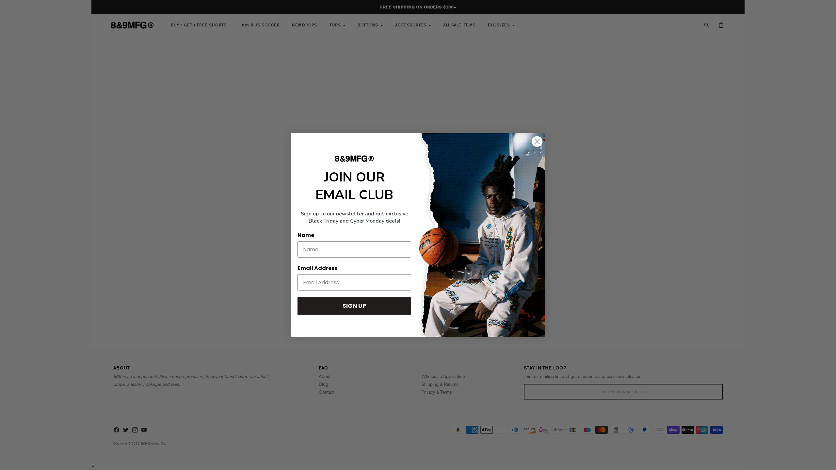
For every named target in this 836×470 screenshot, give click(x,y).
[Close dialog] (537, 141)
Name (305, 235)
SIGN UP (354, 306)
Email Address (317, 268)
